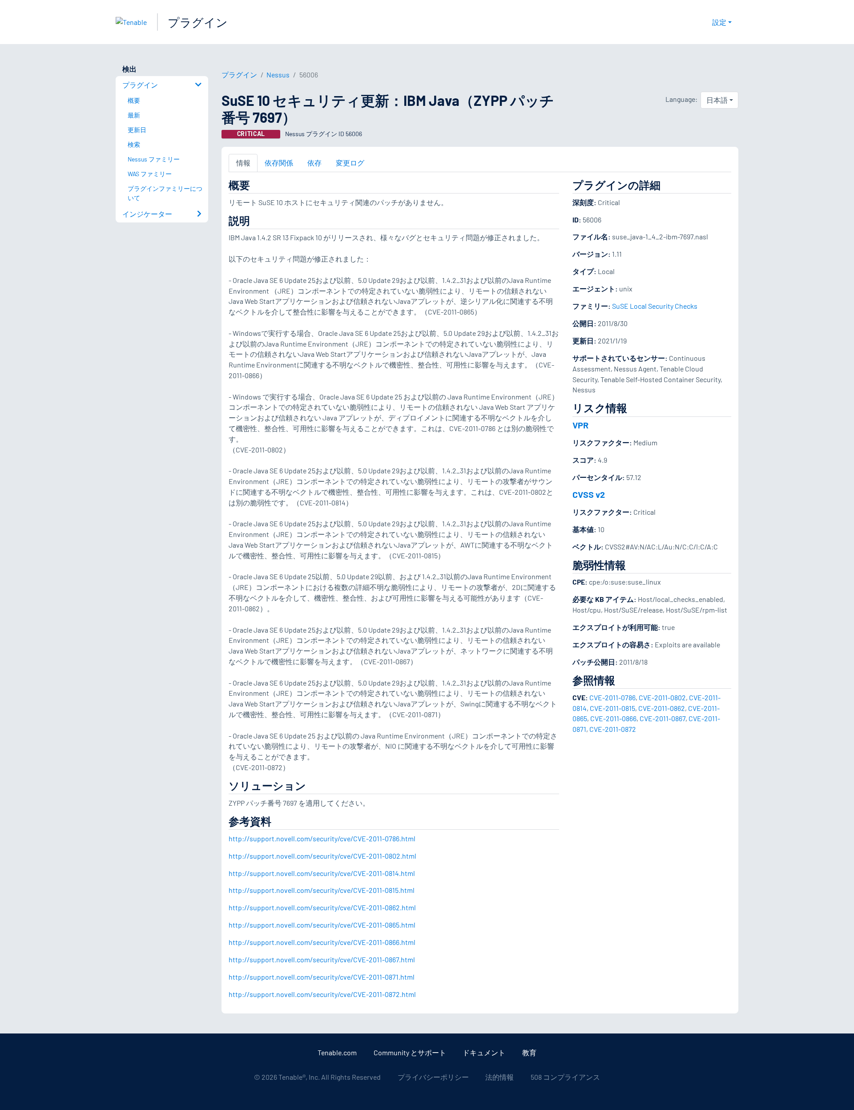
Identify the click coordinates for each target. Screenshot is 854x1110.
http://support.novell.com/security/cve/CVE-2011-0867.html (322, 959)
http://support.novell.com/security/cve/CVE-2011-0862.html (322, 907)
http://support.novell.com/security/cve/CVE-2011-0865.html (322, 924)
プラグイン (198, 22)
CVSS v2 (588, 494)
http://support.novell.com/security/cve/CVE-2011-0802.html (322, 856)
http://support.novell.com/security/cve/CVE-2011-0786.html (322, 838)
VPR (580, 425)
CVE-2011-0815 (612, 708)
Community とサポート (410, 1052)
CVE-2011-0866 (613, 718)
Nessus (278, 74)
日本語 (717, 100)
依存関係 (279, 162)
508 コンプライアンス (565, 1077)
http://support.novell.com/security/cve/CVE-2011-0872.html (322, 994)
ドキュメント (484, 1052)
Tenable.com (337, 1052)
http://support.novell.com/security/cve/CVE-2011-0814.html (322, 873)
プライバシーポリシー (433, 1077)
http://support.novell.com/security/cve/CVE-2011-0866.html (322, 942)
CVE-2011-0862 (661, 708)
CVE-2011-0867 (662, 718)
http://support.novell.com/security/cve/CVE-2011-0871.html (322, 977)
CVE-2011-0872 (612, 729)
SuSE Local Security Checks (654, 306)
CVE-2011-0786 (612, 697)
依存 (314, 162)
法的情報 (499, 1077)
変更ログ (350, 162)
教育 (529, 1052)
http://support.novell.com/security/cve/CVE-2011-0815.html (322, 890)
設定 (719, 22)
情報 (243, 162)
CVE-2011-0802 (662, 697)
